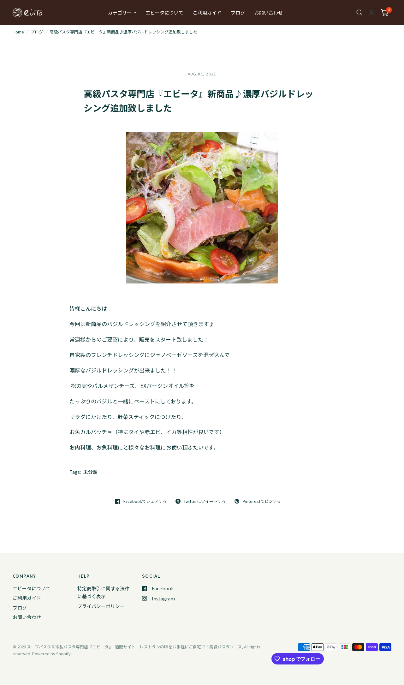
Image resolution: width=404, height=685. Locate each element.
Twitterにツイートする (205, 501)
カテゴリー (120, 12)
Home (18, 32)
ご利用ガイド (207, 12)
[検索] (359, 12)
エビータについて (164, 12)
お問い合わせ (268, 12)
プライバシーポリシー (101, 606)
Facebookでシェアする (145, 501)
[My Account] (371, 12)
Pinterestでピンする (262, 501)
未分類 (90, 471)
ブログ (238, 12)
